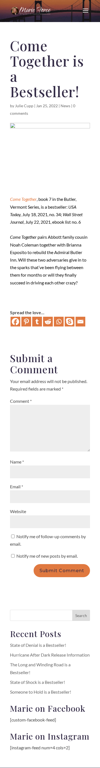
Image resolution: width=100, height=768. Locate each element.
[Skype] (69, 321)
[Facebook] (15, 321)
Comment (21, 401)
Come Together (23, 199)
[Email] (80, 321)
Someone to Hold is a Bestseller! (40, 691)
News (65, 105)
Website (18, 511)
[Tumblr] (37, 321)
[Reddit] (48, 321)
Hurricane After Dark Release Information (50, 654)
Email (16, 486)
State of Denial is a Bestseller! (38, 645)
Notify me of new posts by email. (47, 556)
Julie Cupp (24, 105)
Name (17, 461)
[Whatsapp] (59, 321)
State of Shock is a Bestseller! (37, 682)
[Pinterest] (26, 321)
